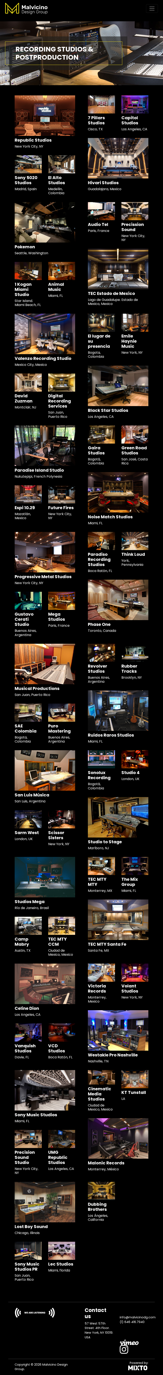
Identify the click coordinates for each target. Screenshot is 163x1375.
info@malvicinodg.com (138, 1317)
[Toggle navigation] (152, 8)
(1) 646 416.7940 (132, 1322)
